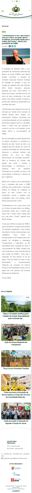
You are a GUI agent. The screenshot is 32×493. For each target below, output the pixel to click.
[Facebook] (14, 1)
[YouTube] (17, 1)
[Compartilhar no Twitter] (15, 46)
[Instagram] (12, 1)
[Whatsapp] (19, 1)
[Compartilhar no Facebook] (10, 46)
